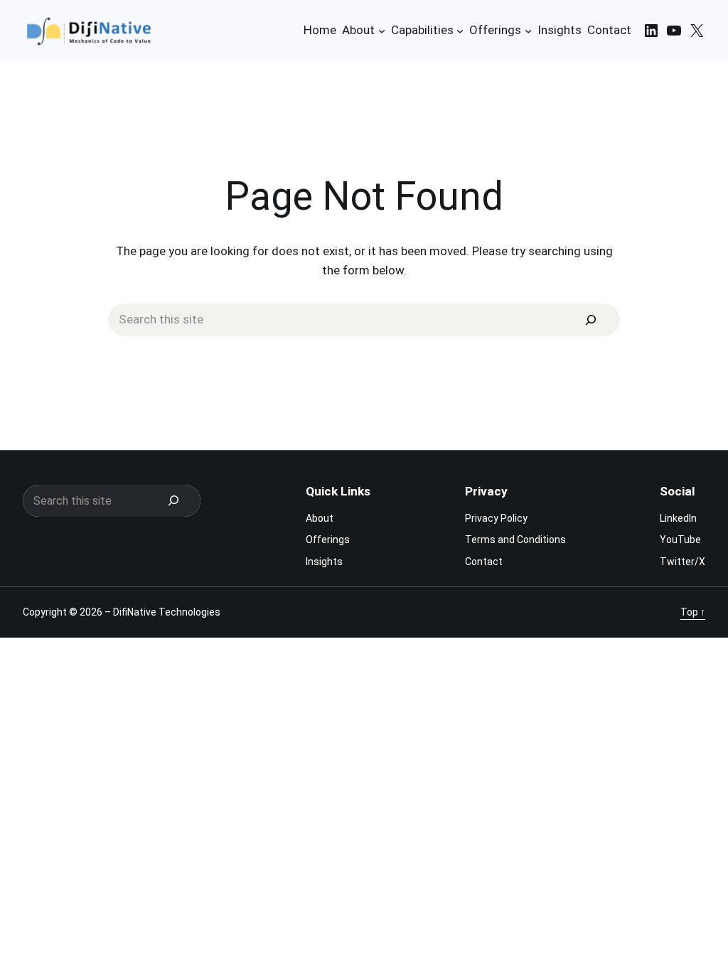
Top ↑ (692, 612)
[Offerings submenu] (528, 29)
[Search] (590, 320)
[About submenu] (381, 29)
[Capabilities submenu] (460, 29)
